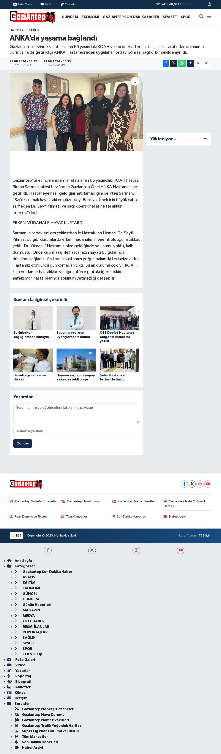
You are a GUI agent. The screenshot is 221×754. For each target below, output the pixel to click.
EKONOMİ (90, 17)
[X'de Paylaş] (173, 63)
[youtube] (180, 550)
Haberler (16, 30)
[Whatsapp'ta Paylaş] (182, 63)
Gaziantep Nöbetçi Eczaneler (36, 501)
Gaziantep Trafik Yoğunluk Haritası (185, 504)
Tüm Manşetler (76, 516)
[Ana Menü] (209, 17)
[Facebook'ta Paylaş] (166, 63)
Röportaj (23, 676)
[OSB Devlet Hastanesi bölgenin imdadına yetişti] (119, 318)
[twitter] (92, 550)
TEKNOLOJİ (32, 654)
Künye (20, 693)
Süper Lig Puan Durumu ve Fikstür (50, 731)
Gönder (22, 443)
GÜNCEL (30, 594)
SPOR (185, 17)
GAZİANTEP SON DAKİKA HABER (131, 17)
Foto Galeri (25, 4)
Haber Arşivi (177, 516)
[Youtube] (207, 484)
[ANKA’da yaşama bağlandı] (76, 112)
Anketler (23, 687)
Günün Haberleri (36, 605)
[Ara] (201, 17)
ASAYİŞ (28, 577)
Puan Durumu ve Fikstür (31, 516)
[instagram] (136, 550)
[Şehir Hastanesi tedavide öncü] (119, 360)
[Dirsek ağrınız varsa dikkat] (33, 360)
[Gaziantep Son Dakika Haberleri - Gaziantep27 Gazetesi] (32, 16)
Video (49, 4)
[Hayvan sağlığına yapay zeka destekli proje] (76, 360)
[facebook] (48, 550)
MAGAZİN (31, 610)
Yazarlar (71, 4)
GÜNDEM (70, 17)
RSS (18, 535)
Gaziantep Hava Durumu (84, 501)
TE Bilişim (205, 535)
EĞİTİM (28, 583)
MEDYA (28, 616)
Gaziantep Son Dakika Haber (47, 572)
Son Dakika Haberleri (131, 516)
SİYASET (170, 17)
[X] (192, 484)
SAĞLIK (34, 30)
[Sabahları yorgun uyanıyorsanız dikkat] (76, 318)
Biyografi (23, 682)
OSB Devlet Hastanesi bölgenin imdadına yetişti (117, 337)
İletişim (21, 698)
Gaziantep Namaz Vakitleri (137, 501)
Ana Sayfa (23, 561)
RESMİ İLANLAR (35, 627)
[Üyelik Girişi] (207, 4)
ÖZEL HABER (33, 621)
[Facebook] (184, 484)
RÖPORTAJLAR (34, 632)
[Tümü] (206, 139)
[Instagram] (200, 484)
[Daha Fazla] (190, 63)
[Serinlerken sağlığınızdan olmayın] (33, 318)
